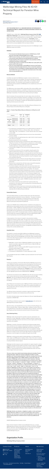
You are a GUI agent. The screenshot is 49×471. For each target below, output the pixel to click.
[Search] (47, 2)
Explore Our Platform (18, 449)
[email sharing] (45, 21)
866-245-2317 (6, 449)
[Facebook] (5, 454)
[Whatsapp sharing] (43, 21)
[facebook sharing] (36, 21)
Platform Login (39, 450)
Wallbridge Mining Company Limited (16, 441)
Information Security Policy (14, 463)
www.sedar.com (29, 301)
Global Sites (27, 453)
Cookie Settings (27, 463)
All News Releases (40, 449)
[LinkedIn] (3, 454)
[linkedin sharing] (40, 21)
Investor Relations (17, 457)
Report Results (17, 455)
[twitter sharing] (38, 21)
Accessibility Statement (8, 464)
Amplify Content (17, 456)
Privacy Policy (39, 451)
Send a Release (35, 1)
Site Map (21, 463)
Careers (26, 451)
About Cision (27, 450)
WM (40, 34)
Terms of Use (5, 463)
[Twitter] (6, 454)
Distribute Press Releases (17, 453)
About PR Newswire (29, 449)
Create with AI (16, 451)
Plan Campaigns (17, 450)
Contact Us (5, 453)
